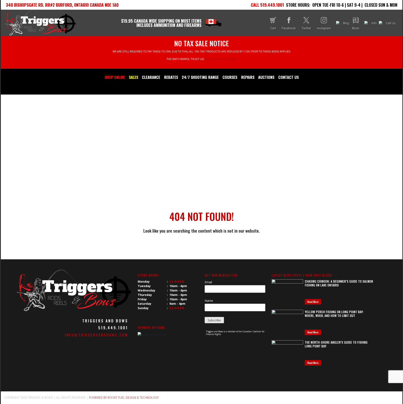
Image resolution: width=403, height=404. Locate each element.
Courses (229, 77)
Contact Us (288, 77)
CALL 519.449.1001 (267, 5)
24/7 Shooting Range (200, 77)
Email (208, 282)
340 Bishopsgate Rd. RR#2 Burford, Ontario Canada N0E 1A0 (62, 5)
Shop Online (115, 77)
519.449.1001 (113, 327)
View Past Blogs (318, 275)
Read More (312, 301)
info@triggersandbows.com (96, 335)
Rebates (171, 77)
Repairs (247, 77)
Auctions (266, 77)
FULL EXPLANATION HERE (221, 59)
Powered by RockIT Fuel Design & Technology (124, 398)
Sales (133, 77)
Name (209, 301)
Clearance (151, 77)
